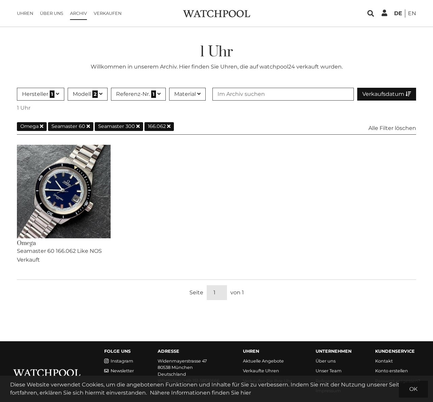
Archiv (78, 13)
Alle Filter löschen (392, 128)
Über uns (51, 13)
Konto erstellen (391, 370)
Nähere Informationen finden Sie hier (200, 393)
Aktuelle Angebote (263, 361)
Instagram (122, 361)
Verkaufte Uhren (261, 370)
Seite (196, 292)
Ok (413, 389)
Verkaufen (107, 13)
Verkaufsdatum (384, 94)
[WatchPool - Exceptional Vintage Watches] (216, 13)
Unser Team (329, 370)
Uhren (25, 13)
